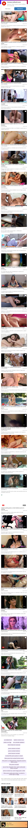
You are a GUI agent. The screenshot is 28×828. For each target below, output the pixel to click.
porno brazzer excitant (14, 753)
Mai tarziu (7, 8)
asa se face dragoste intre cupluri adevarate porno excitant (14, 767)
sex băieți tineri (8, 740)
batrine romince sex (19, 740)
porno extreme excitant (14, 748)
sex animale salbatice (18, 742)
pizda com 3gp (7, 742)
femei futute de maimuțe (14, 744)
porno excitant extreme (14, 751)
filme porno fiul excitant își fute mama (14, 758)
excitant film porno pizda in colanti (14, 755)
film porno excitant (14, 764)
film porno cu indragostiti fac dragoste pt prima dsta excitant (14, 761)
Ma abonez (20, 8)
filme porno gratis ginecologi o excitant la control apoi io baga (14, 774)
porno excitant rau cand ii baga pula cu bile (14, 770)
